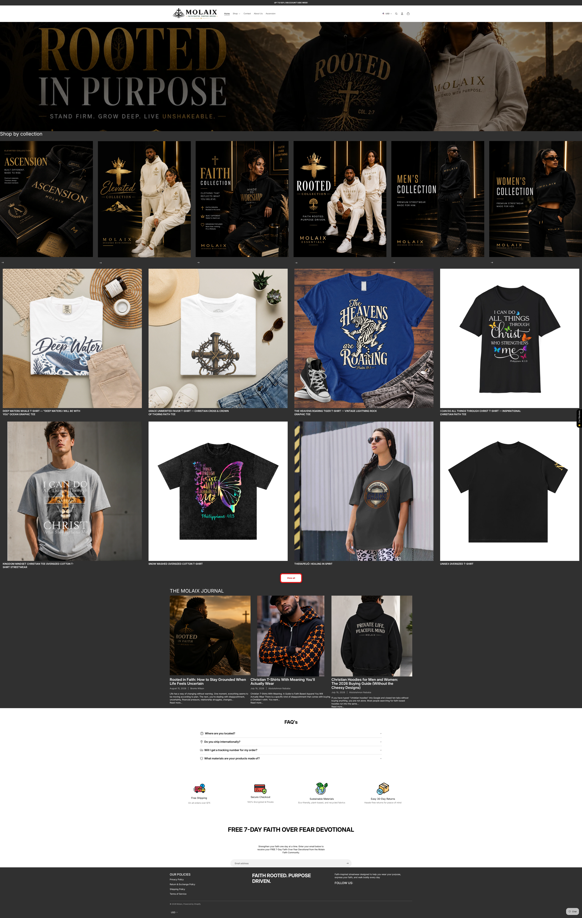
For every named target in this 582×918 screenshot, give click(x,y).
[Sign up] (347, 863)
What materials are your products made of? (232, 758)
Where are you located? (220, 733)
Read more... (176, 702)
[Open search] (396, 13)
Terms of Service (178, 894)
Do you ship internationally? (222, 741)
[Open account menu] (402, 13)
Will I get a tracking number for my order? (230, 750)
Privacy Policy (177, 879)
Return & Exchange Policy (182, 884)
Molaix (179, 904)
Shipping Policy (177, 889)
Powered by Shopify (192, 904)
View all (291, 578)
